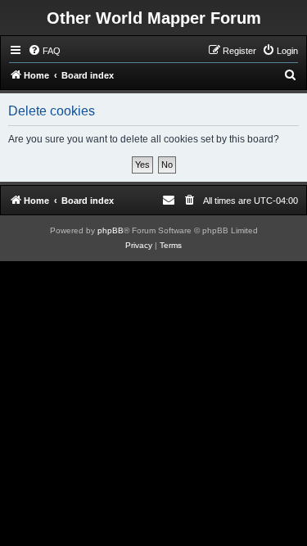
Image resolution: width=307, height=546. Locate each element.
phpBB (110, 230)
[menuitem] (44, 51)
